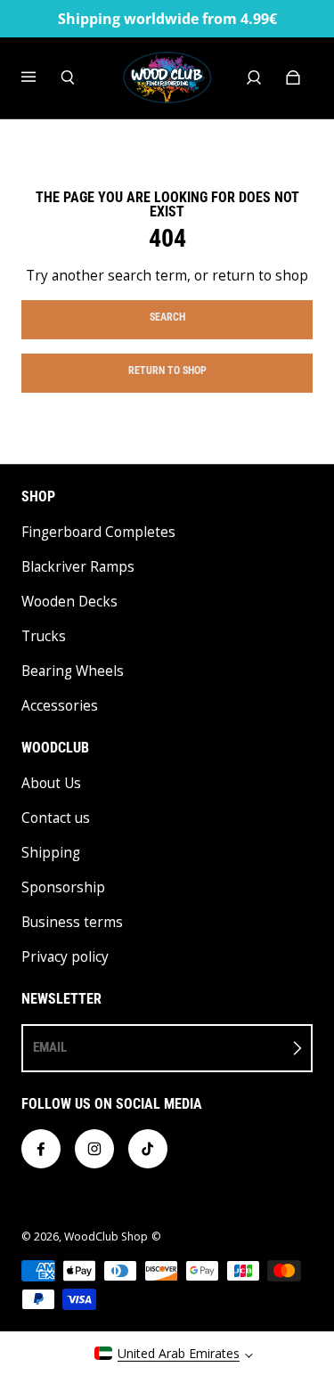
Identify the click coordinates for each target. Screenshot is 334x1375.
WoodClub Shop (106, 1236)
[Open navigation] (41, 77)
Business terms (72, 922)
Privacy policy (65, 957)
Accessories (59, 705)
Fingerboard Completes (98, 532)
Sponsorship (63, 887)
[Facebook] (41, 1148)
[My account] (253, 77)
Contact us (55, 818)
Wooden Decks (69, 601)
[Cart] (293, 77)
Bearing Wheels (72, 671)
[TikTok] (147, 1148)
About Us (51, 783)
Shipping (50, 852)
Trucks (43, 636)
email (50, 1047)
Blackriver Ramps (77, 566)
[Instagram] (94, 1148)
